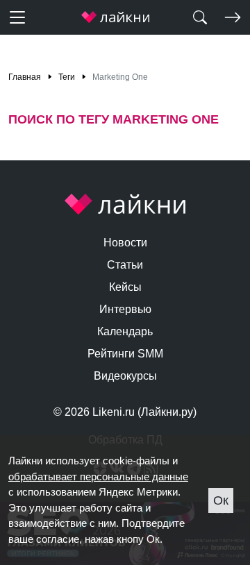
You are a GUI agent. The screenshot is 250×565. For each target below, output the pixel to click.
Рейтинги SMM (125, 354)
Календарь (125, 331)
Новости (125, 242)
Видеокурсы (125, 376)
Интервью (125, 309)
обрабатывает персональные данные (98, 476)
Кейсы (125, 287)
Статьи (125, 265)
